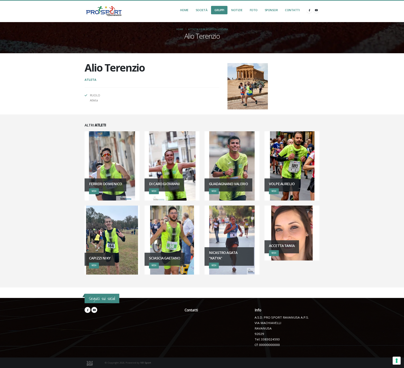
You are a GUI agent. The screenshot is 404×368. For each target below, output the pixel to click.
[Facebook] (309, 10)
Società (201, 10)
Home (184, 10)
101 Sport (145, 362)
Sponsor (271, 10)
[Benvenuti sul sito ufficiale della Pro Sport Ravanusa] (105, 11)
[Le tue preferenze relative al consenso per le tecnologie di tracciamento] (397, 361)
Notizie (237, 10)
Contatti (292, 10)
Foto (254, 10)
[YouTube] (316, 10)
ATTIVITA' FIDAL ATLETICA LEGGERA (208, 29)
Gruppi (219, 10)
